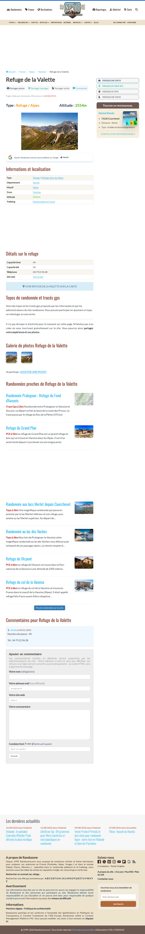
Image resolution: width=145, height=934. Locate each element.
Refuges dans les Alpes (52, 177)
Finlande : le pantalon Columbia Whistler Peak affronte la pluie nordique (19, 835)
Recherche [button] (23, 22)
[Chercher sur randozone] (136, 9)
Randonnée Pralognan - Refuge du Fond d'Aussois (33, 398)
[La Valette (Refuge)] (49, 131)
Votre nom (22, 671)
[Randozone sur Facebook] (99, 862)
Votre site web (17, 694)
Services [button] (77, 22)
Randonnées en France (44, 201)
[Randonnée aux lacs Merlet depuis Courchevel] (84, 508)
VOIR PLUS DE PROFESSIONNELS (118, 134)
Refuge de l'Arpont (19, 559)
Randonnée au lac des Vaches (26, 531)
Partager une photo (111, 80)
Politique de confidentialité (37, 908)
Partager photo (16, 88)
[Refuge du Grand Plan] (84, 431)
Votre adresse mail (19, 683)
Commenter (81, 88)
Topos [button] (12, 22)
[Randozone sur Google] (129, 862)
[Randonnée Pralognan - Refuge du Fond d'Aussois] (84, 399)
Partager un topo (110, 91)
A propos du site (105, 871)
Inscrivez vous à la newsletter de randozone (116, 889)
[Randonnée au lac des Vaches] (84, 535)
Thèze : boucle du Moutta (122, 831)
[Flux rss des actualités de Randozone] (134, 862)
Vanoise (37, 192)
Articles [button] (44, 22)
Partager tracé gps (39, 88)
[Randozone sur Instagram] (114, 862)
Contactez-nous (105, 878)
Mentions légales (14, 908)
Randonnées (16, 9)
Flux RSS (129, 871)
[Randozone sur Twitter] (104, 862)
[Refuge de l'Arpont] (84, 562)
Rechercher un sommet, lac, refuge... (23, 874)
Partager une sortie (111, 97)
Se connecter (119, 22)
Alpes (36, 187)
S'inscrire (131, 22)
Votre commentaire (19, 706)
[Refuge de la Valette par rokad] (11, 357)
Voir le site (38, 276)
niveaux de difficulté (61, 898)
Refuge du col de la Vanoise (25, 582)
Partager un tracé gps (112, 85)
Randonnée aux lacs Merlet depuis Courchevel (38, 504)
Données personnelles (83, 929)
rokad (13, 629)
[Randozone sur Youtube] (119, 862)
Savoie (36, 182)
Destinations (46, 9)
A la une (119, 871)
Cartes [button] (87, 22)
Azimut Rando (106, 113)
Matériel (117, 9)
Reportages (101, 9)
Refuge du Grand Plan (21, 428)
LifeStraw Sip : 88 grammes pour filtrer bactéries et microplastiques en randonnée (54, 837)
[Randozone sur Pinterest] (109, 862)
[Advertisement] (72, 48)
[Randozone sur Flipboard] (124, 862)
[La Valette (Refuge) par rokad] (26, 357)
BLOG (96, 22)
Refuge (36, 177)
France (31, 9)
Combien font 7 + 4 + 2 (30, 743)
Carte (129, 9)
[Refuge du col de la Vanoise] (84, 586)
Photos (34, 22)
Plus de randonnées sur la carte (49, 608)
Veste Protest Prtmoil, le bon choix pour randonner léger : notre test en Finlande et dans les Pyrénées (89, 837)
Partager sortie (61, 88)
